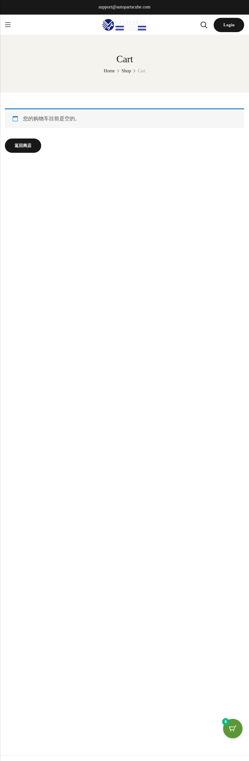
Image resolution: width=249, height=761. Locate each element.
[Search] (204, 25)
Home (109, 70)
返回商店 (23, 145)
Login (228, 24)
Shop (126, 70)
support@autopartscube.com (124, 7)
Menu (8, 25)
